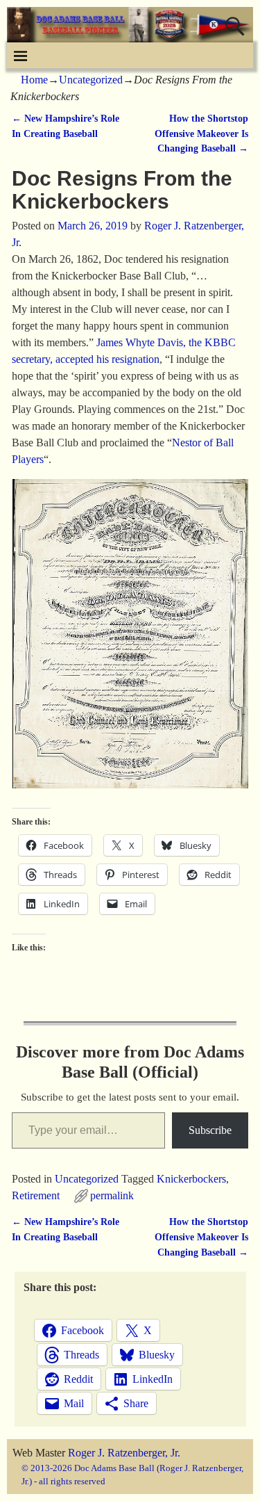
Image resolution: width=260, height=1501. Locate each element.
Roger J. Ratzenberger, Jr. (124, 1453)
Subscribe (210, 1130)
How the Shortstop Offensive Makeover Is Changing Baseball (201, 133)
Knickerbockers (191, 1179)
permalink (112, 1195)
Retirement (36, 1195)
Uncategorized (91, 80)
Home (34, 80)
